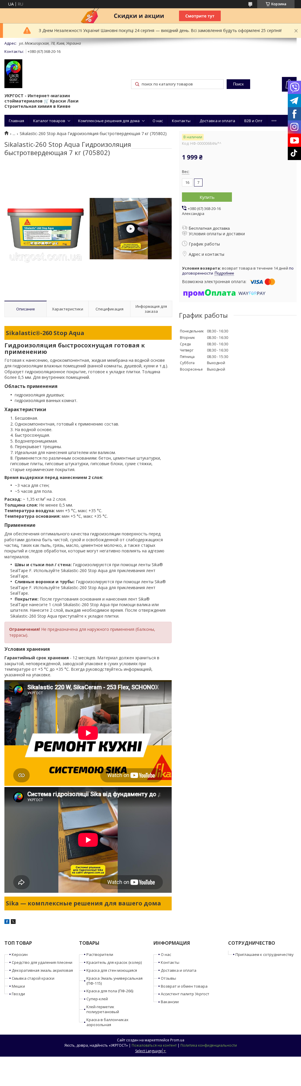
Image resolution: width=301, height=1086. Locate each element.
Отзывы (168, 978)
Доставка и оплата (217, 120)
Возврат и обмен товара (184, 986)
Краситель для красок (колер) (114, 962)
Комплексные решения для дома (109, 120)
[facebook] (6, 922)
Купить (207, 197)
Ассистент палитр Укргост (185, 993)
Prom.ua (177, 1040)
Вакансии (170, 1001)
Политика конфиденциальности (208, 1045)
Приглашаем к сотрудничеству (264, 954)
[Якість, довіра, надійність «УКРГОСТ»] (13, 74)
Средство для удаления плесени (42, 962)
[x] (13, 922)
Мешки (18, 986)
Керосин (20, 954)
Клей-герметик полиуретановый (102, 1009)
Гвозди (18, 993)
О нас (158, 120)
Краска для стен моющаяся (111, 970)
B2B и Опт (253, 120)
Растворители (99, 954)
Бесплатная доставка (209, 228)
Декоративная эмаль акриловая (42, 970)
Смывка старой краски (33, 978)
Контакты (181, 120)
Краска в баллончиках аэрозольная (107, 1022)
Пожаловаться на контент (154, 1045)
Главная (16, 120)
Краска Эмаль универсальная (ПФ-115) (114, 981)
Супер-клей (97, 998)
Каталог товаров (49, 120)
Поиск (238, 84)
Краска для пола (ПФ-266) (109, 990)
